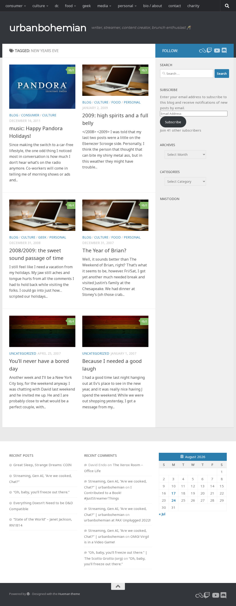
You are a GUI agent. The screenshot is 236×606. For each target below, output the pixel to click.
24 (173, 500)
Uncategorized (22, 353)
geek (87, 5)
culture (38, 5)
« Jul (162, 514)
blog (13, 115)
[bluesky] (202, 50)
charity (193, 5)
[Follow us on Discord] (224, 50)
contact (174, 5)
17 (173, 493)
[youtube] (216, 50)
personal (125, 5)
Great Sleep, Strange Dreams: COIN (42, 464)
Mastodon (169, 199)
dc (57, 5)
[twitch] (209, 50)
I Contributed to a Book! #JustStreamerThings (108, 492)
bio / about (152, 5)
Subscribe (173, 122)
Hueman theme (69, 594)
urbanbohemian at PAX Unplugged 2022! (117, 520)
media (102, 5)
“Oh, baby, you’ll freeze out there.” (41, 492)
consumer (14, 5)
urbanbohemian (48, 28)
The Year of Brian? (104, 250)
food (69, 5)
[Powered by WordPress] (28, 593)
